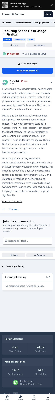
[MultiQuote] (4, 209)
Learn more (5, 5)
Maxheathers (26, 381)
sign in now (20, 228)
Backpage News (38, 53)
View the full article (12, 201)
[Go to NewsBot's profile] (4, 53)
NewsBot (14, 81)
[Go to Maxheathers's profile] (15, 382)
